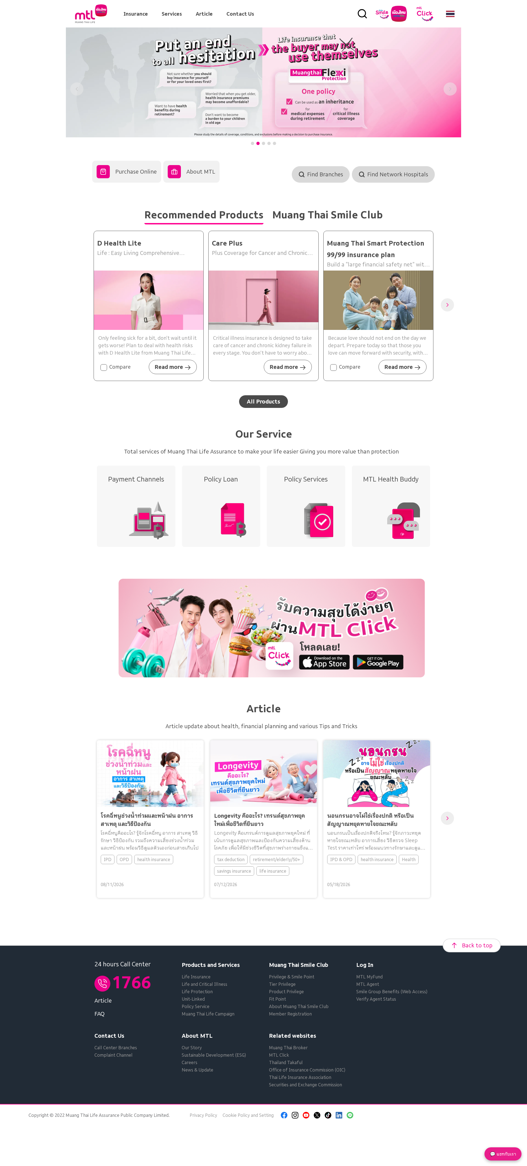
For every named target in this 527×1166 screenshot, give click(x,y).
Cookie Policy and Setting (248, 1115)
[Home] (91, 13)
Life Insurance (196, 976)
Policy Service (195, 1006)
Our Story (192, 1047)
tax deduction (230, 859)
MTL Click (279, 1055)
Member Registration (290, 1014)
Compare (120, 367)
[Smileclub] (391, 13)
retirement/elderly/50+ (276, 859)
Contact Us (240, 14)
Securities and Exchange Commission (305, 1084)
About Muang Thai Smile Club (299, 1006)
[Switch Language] (450, 14)
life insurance (272, 871)
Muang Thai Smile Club (298, 965)
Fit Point (277, 999)
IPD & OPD (341, 859)
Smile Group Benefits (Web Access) (391, 991)
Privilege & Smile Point (291, 976)
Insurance (136, 14)
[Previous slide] (76, 89)
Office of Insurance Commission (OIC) (307, 1070)
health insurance (153, 859)
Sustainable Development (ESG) (214, 1055)
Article (204, 14)
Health (409, 859)
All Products (263, 401)
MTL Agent (367, 984)
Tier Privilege (282, 984)
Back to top (477, 945)
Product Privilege (286, 991)
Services (172, 14)
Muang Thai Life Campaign (208, 1014)
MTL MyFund (369, 976)
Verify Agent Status (376, 999)
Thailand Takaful (286, 1062)
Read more (169, 367)
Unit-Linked (193, 999)
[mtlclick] (425, 14)
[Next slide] (450, 89)
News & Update (197, 1070)
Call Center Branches (115, 1047)
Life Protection (197, 991)
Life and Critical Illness (204, 984)
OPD (124, 859)
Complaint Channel (113, 1055)
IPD (107, 859)
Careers (189, 1062)
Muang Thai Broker (288, 1047)
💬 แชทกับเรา (503, 1154)
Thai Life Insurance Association (300, 1077)
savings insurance (234, 871)
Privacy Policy (203, 1115)
